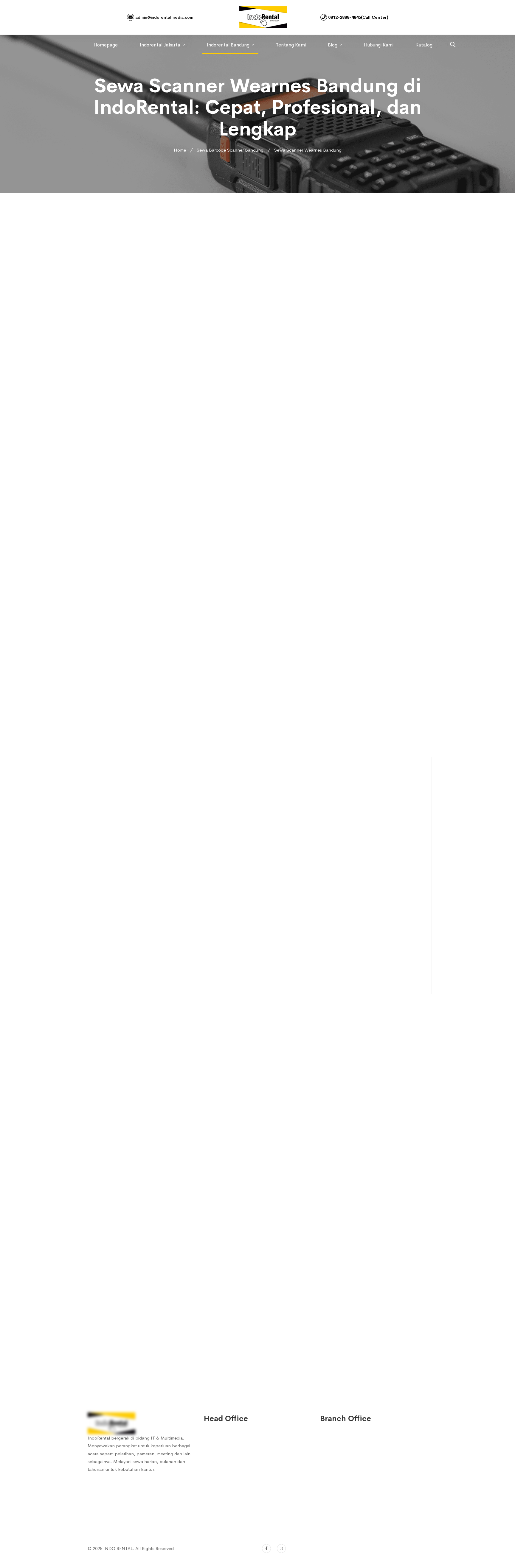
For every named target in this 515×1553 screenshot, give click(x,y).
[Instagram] (281, 1548)
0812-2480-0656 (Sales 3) (237, 1479)
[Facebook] (266, 1548)
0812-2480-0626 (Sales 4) (237, 1491)
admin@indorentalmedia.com (163, 17)
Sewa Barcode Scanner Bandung (230, 150)
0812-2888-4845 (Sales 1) (237, 1454)
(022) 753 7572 (227, 1519)
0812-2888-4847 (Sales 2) (237, 1467)
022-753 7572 (226, 1507)
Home (180, 150)
